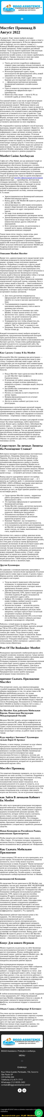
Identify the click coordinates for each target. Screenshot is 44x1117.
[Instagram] (24, 1090)
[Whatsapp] (39, 1113)
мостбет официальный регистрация (28, 178)
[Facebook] (20, 1090)
